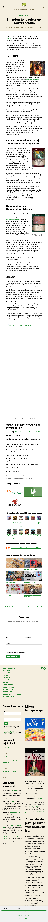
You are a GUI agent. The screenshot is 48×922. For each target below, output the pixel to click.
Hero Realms (33, 534)
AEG (14, 435)
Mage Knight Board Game (15, 522)
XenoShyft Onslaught (9, 535)
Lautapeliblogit (7, 689)
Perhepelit (6, 673)
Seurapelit (6, 680)
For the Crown (20, 535)
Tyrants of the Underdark (39, 522)
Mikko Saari (5, 836)
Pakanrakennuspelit (12, 478)
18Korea (4, 752)
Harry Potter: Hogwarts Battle (39, 536)
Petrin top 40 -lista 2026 (9, 771)
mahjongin (32, 806)
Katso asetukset (24, 918)
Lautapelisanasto (8, 687)
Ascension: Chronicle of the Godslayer (15, 536)
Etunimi (5, 711)
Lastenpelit (6, 670)
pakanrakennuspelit (32, 80)
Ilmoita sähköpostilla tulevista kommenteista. (16, 649)
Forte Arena (5, 776)
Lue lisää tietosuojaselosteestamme (10, 730)
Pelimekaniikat (7, 685)
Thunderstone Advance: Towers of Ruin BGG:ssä (26, 548)
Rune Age (9, 521)
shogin (37, 806)
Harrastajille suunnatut (13, 475)
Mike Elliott (38, 432)
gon (28, 806)
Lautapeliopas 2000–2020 (11, 694)
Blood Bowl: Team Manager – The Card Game (21, 524)
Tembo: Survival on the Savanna (11, 767)
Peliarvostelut (24, 15)
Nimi (7, 637)
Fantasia (30, 478)
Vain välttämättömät (24, 915)
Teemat (5, 682)
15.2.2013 (28, 27)
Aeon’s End (33, 521)
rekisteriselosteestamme (9, 732)
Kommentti (9, 625)
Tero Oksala (16, 27)
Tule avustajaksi (8, 696)
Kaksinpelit (6, 677)
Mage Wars (27, 521)
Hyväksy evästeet (24, 911)
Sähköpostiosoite (29, 637)
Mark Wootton (29, 432)
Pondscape (5, 747)
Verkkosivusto (9, 643)
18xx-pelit (5, 756)
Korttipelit (20, 475)
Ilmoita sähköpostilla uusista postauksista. (16, 652)
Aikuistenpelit (7, 675)
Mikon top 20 (7, 692)
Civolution (14, 790)
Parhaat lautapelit (8, 668)
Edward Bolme (19, 432)
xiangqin (27, 808)
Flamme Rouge (27, 535)
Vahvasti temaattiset (28, 475)
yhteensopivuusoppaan (13, 220)
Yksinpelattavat (20, 478)
